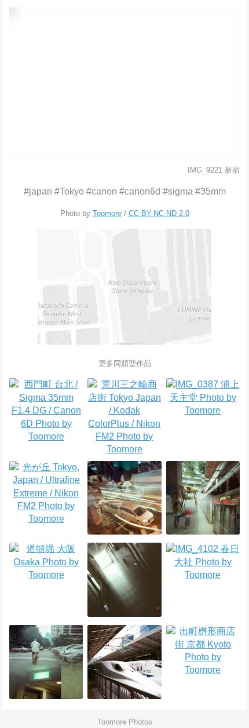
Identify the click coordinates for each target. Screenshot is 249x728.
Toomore (107, 213)
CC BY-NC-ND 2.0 (159, 213)
